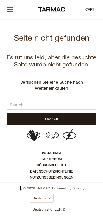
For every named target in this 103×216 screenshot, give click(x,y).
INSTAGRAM (51, 153)
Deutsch (39, 198)
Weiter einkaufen (51, 88)
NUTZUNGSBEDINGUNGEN (51, 177)
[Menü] (10, 9)
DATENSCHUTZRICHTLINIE (51, 171)
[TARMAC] (51, 10)
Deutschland (48, 209)
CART (89, 9)
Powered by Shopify (68, 188)
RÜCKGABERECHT (51, 165)
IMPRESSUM (51, 159)
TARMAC (43, 188)
